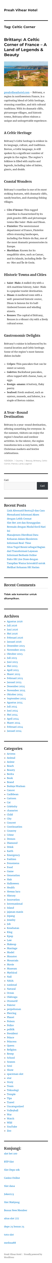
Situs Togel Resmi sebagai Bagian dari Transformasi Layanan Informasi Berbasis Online (26, 551)
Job (9, 924)
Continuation (14, 826)
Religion (11, 1049)
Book (10, 778)
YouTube (12, 1126)
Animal (11, 757)
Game (10, 871)
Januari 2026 (14, 641)
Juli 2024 (12, 706)
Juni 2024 (12, 710)
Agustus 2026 (15, 621)
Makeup (11, 944)
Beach (10, 765)
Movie (10, 964)
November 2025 (16, 649)
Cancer (11, 790)
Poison (11, 1021)
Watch (10, 1118)
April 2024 (13, 718)
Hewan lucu (13, 891)
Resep (10, 1053)
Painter (11, 1005)
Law (9, 940)
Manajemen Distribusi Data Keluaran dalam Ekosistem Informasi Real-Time (22, 538)
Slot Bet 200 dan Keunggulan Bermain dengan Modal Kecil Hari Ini (26, 526)
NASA (10, 980)
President (12, 1033)
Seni (9, 1065)
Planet (10, 1017)
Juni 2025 (12, 662)
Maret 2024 (13, 722)
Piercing (11, 1013)
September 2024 (16, 698)
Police (10, 1025)
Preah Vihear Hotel (20, 10)
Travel (10, 1102)
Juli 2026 (12, 625)
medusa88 (10, 1242)
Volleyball (12, 1110)
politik (10, 1029)
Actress (11, 753)
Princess (11, 1041)
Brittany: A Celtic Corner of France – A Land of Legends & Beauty (25, 47)
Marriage (12, 948)
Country (19, 460)
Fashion (11, 859)
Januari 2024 (14, 730)
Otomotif (12, 1001)
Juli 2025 (12, 657)
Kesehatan (13, 928)
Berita (10, 774)
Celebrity (12, 806)
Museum (12, 968)
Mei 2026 (12, 633)
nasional (12, 984)
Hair (9, 879)
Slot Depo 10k (12, 1169)
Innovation (13, 899)
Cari (6, 480)
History (11, 895)
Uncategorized (15, 1106)
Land (20, 463)
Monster (12, 956)
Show (10, 1069)
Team (10, 1086)
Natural (11, 988)
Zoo (9, 1130)
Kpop (10, 936)
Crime (10, 834)
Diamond (12, 842)
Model (10, 952)
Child (10, 814)
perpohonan (14, 1009)
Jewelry (11, 919)
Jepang (11, 915)
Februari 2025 (15, 678)
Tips (9, 1098)
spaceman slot (15, 1074)
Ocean (10, 992)
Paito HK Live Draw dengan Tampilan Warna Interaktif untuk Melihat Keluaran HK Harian (26, 563)
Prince (10, 1037)
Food (10, 867)
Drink (10, 847)
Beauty (29, 460)
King (9, 932)
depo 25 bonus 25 (14, 1226)
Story (10, 1082)
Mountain (12, 960)
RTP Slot (9, 1161)
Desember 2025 (16, 645)
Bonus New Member (15, 1210)
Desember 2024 (16, 686)
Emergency (13, 855)
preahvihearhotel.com (16, 92)
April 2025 (13, 670)
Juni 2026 (12, 629)
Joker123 (9, 1194)
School (11, 1057)
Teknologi (13, 1090)
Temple (11, 1094)
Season (11, 1061)
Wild (9, 1122)
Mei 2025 (12, 666)
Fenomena (13, 863)
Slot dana (9, 1186)
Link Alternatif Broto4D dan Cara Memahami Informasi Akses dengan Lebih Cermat (26, 514)
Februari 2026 (15, 637)
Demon (11, 838)
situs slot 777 (11, 1218)
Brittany (37, 460)
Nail (9, 976)
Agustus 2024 (15, 702)
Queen (10, 1045)
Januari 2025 (14, 682)
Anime (10, 761)
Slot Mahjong (12, 1202)
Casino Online (12, 1177)
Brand (10, 782)
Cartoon (11, 798)
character (12, 810)
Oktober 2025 (15, 653)
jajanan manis (15, 911)
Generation (13, 875)
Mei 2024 (12, 714)
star (9, 1078)
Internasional (15, 903)
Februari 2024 (15, 726)
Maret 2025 (13, 674)
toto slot (9, 1234)
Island (10, 907)
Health (11, 887)
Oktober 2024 (15, 694)
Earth (10, 851)
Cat (9, 802)
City (9, 818)
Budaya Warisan (16, 786)
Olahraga (12, 996)
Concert (11, 822)
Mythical (12, 972)
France (14, 463)
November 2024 (16, 690)
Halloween (13, 883)
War (9, 1114)
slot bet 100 (10, 1153)
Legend (28, 463)
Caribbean (12, 794)
